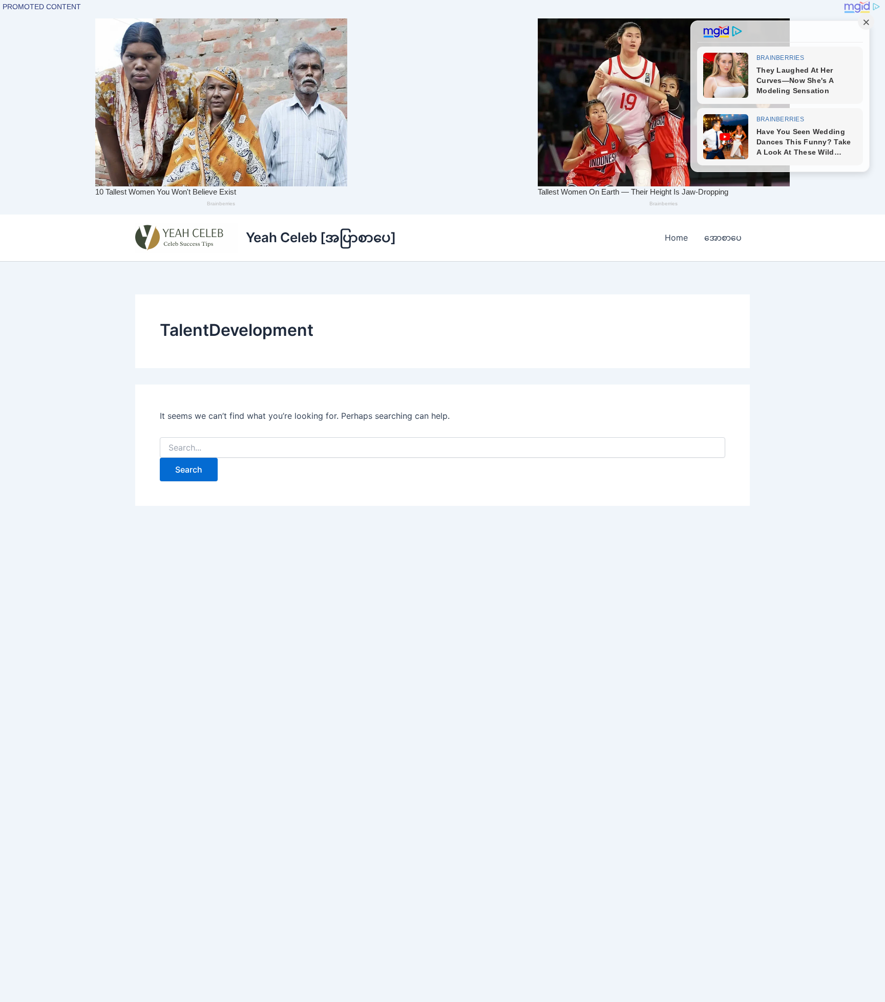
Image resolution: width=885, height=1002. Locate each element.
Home (676, 237)
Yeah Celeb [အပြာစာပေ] (321, 237)
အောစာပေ (723, 237)
